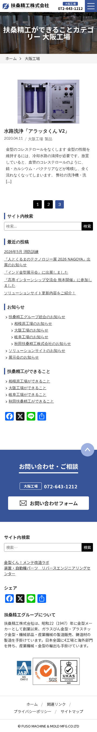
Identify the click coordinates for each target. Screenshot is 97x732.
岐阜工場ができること (27, 394)
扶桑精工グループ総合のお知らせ (37, 316)
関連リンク (56, 704)
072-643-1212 (70, 8)
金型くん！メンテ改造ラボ (26, 562)
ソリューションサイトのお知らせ (37, 350)
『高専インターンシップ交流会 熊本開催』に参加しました (48, 282)
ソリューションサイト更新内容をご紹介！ (40, 292)
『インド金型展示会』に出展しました (36, 272)
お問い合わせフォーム (54, 503)
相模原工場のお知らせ (33, 323)
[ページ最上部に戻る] (87, 449)
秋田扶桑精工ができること (31, 401)
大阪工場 (32, 58)
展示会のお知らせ (24, 357)
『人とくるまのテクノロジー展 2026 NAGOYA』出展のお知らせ (47, 262)
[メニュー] (91, 6)
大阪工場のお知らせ (31, 330)
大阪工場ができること (27, 387)
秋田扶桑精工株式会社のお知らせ (42, 343)
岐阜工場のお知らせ (31, 336)
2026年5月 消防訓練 (21, 251)
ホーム (11, 58)
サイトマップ (72, 711)
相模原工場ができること (29, 381)
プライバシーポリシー (32, 711)
